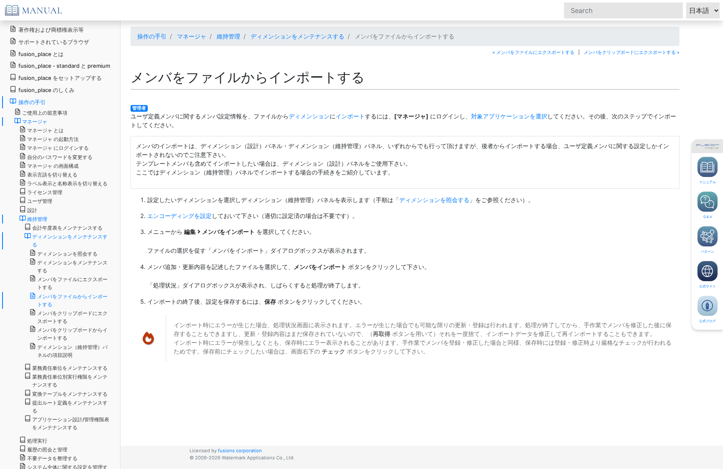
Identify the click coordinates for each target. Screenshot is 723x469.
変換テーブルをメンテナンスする (70, 394)
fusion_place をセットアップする (60, 77)
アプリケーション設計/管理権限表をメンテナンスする (70, 423)
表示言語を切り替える (52, 175)
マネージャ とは (45, 130)
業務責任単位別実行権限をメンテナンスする (70, 381)
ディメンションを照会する (434, 199)
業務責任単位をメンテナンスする (70, 368)
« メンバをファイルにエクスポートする (533, 52)
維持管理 (228, 36)
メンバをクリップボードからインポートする (72, 334)
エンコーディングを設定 (179, 215)
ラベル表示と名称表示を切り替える (67, 183)
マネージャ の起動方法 (53, 139)
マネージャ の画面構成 (53, 166)
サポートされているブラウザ (53, 41)
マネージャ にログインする (58, 148)
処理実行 (37, 441)
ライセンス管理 (44, 192)
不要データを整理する (52, 458)
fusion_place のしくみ (46, 90)
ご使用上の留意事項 (44, 113)
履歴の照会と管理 (47, 449)
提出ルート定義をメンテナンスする (70, 407)
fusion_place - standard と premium (64, 65)
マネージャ (191, 36)
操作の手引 (152, 36)
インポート (350, 116)
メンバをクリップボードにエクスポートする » (631, 52)
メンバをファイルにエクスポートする (72, 283)
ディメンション (309, 116)
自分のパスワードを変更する (59, 157)
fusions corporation (240, 451)
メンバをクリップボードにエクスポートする (72, 317)
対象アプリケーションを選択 (509, 116)
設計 (32, 210)
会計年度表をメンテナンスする (67, 228)
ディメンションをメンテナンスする (297, 36)
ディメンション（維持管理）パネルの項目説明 (72, 351)
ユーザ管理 (39, 201)
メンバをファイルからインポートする (72, 300)
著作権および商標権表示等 (51, 29)
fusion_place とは (41, 54)
